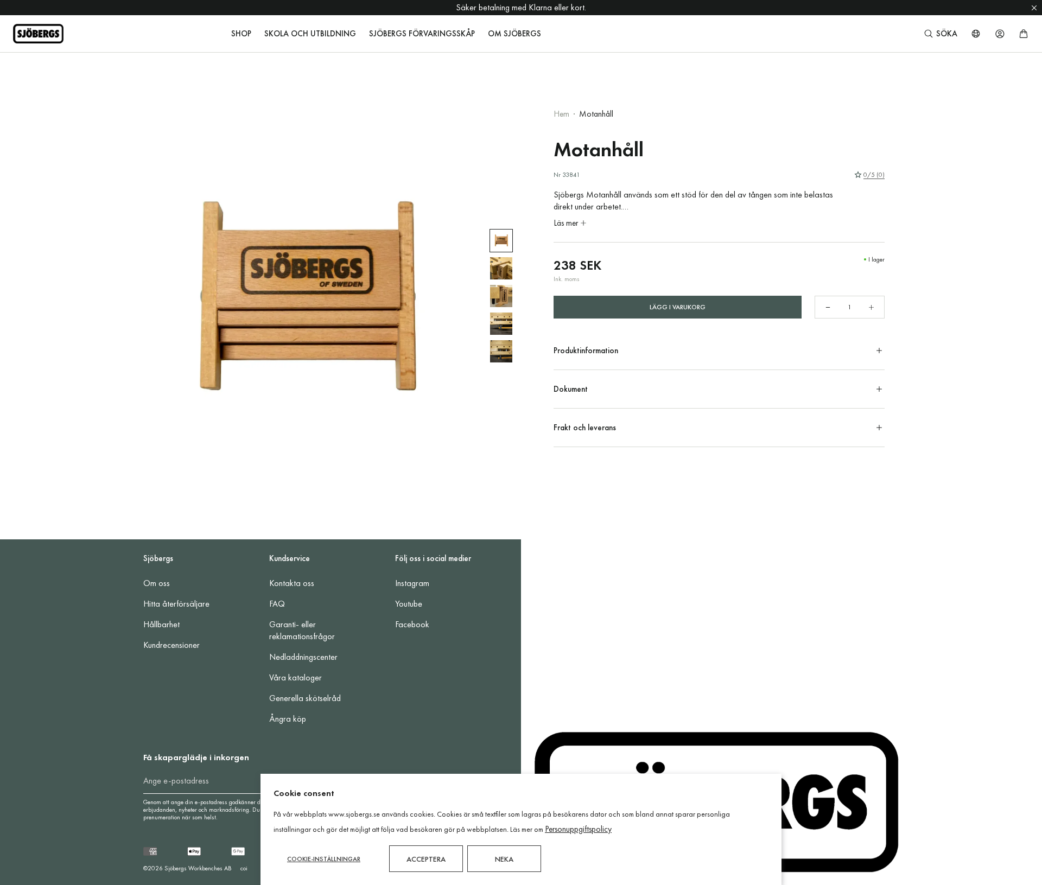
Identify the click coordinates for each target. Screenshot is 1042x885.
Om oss (156, 583)
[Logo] (38, 33)
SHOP (241, 33)
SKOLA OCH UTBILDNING (310, 33)
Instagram (412, 583)
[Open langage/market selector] (975, 33)
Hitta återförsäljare (176, 603)
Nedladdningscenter (303, 657)
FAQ (277, 603)
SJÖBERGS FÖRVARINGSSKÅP (422, 33)
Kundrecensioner (171, 645)
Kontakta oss (291, 583)
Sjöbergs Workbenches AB (198, 868)
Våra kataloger (295, 677)
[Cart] (1023, 33)
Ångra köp (287, 718)
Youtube (408, 603)
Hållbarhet (161, 624)
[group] (501, 240)
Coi (243, 868)
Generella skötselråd (305, 698)
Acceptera (426, 859)
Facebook (412, 624)
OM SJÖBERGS (514, 33)
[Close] (1034, 7)
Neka (504, 859)
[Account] (999, 33)
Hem (561, 114)
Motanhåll (596, 114)
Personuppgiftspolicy (578, 829)
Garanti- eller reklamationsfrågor (302, 630)
